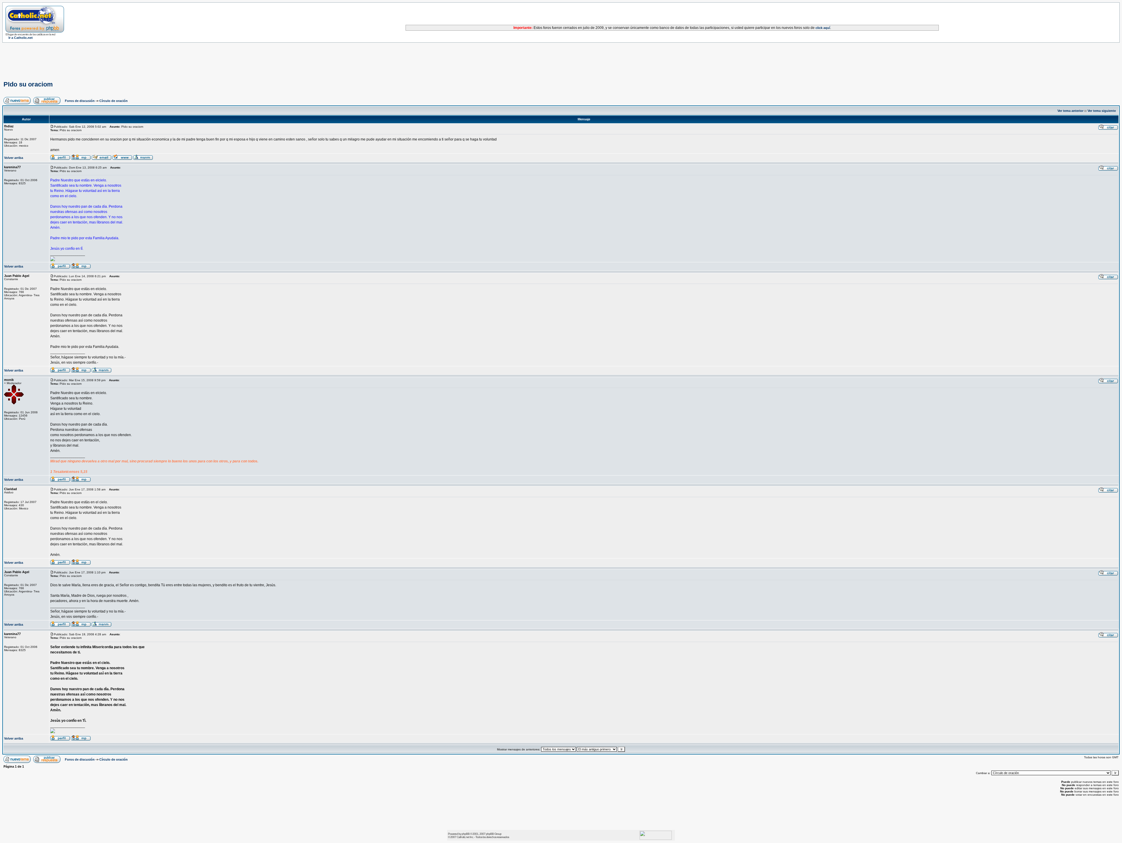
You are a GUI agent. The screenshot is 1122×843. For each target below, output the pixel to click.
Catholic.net (463, 837)
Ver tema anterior (1070, 110)
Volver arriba (13, 157)
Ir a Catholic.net (20, 37)
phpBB (466, 833)
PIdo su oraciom (28, 84)
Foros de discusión (80, 101)
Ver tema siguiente (1102, 110)
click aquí (822, 28)
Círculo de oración (113, 101)
